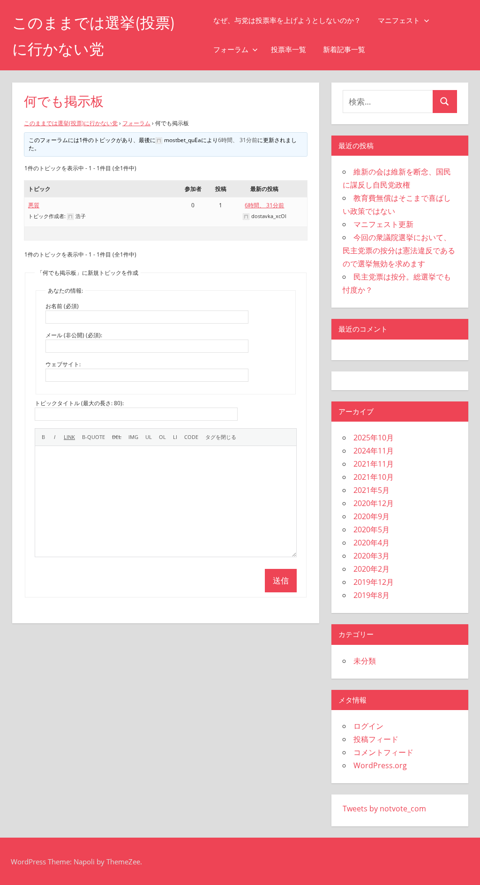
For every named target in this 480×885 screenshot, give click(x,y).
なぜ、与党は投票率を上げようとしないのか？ (287, 20)
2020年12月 (373, 503)
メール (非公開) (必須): (73, 335)
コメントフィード (383, 752)
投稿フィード (375, 739)
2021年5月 (371, 490)
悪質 (33, 205)
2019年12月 (373, 582)
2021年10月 (373, 477)
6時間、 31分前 (237, 140)
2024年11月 (373, 451)
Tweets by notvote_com (384, 808)
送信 (281, 580)
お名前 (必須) (62, 306)
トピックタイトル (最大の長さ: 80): (79, 403)
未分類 (364, 661)
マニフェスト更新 (383, 224)
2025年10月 (373, 437)
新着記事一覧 (344, 49)
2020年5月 (371, 529)
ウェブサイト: (63, 364)
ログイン (368, 726)
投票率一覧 (288, 49)
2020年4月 (371, 542)
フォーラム (230, 49)
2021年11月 (373, 464)
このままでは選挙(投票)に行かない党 (71, 123)
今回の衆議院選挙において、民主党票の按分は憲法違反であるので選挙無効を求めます (399, 250)
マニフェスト (399, 20)
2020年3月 (371, 556)
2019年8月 (371, 595)
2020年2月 (371, 569)
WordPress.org (380, 765)
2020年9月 (371, 516)
